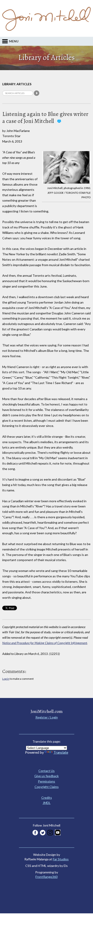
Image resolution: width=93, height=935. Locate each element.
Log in (5, 678)
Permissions (46, 781)
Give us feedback (46, 776)
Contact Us (46, 771)
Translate (60, 752)
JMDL (47, 803)
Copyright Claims (47, 787)
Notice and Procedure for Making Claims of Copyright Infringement (44, 643)
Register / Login (46, 717)
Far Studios (61, 859)
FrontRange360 (46, 877)
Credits (46, 797)
